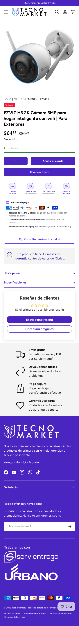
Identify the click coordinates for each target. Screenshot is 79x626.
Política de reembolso (35, 613)
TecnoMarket (18, 607)
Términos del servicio (14, 616)
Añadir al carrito (53, 161)
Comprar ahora (39, 172)
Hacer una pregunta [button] (39, 329)
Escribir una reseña (39, 319)
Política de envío (12, 613)
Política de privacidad (60, 613)
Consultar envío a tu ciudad (42, 239)
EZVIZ (7, 99)
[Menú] (6, 12)
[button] (73, 12)
